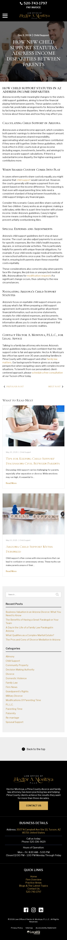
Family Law (12, 682)
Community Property (17, 665)
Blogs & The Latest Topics (33, 885)
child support (24, 180)
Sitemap (29, 928)
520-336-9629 (38, 841)
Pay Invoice (33, 7)
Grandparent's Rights (17, 691)
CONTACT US (33, 805)
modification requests (39, 275)
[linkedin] (41, 909)
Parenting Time (14, 709)
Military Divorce (14, 695)
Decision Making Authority (20, 669)
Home (33, 876)
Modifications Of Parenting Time (23, 700)
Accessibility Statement (46, 928)
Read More (11, 483)
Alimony (10, 656)
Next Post (54, 386)
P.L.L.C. (9, 704)
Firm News (11, 687)
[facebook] (26, 909)
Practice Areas (33, 882)
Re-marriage (12, 717)
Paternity (11, 713)
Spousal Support (14, 722)
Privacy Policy (17, 928)
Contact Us (33, 888)
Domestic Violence (16, 678)
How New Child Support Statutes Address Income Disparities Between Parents (33, 53)
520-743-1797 (35, 3)
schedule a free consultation (47, 372)
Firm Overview (33, 879)
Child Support (41, 35)
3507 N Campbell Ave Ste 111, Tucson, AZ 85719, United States (39, 831)
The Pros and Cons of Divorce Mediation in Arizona (33, 639)
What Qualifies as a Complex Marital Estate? (30, 635)
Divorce (10, 674)
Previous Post (15, 386)
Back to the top (36, 749)
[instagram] (33, 909)
